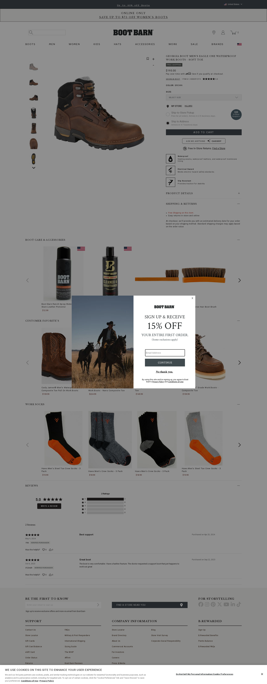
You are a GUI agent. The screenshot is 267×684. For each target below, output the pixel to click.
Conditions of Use (29, 681)
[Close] (262, 674)
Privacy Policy (47, 681)
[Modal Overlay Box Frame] (133, 342)
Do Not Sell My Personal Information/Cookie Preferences (204, 674)
